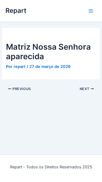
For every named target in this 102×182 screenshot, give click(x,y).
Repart (15, 10)
